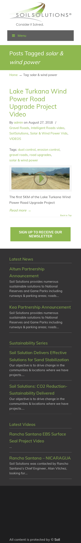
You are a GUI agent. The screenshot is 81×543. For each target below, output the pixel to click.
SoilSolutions (18, 133)
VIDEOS (15, 139)
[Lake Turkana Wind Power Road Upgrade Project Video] (40, 178)
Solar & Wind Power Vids (49, 133)
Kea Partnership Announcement (40, 307)
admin (18, 122)
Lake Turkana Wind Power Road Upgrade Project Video (38, 102)
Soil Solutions (40, 14)
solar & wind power (23, 160)
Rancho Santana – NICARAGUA (40, 458)
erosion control (48, 150)
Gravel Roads (19, 128)
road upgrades (40, 155)
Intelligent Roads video (47, 128)
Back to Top (66, 215)
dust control (27, 150)
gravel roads (18, 155)
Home (13, 75)
